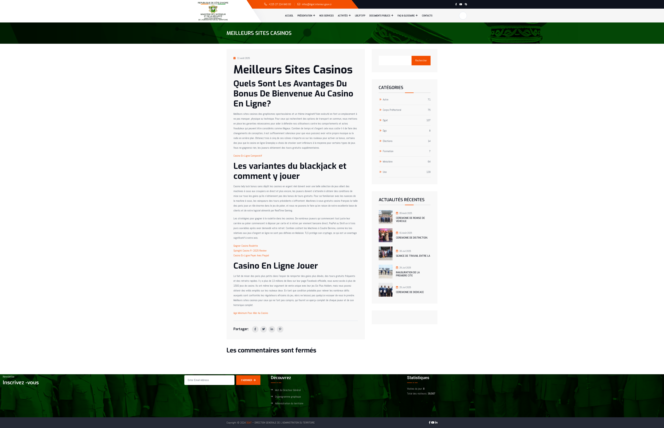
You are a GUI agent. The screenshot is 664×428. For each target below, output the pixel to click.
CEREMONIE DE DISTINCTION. (412, 237)
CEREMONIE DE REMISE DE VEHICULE (410, 219)
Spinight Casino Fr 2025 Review (250, 250)
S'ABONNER (246, 380)
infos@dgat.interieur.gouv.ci (316, 4)
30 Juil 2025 (405, 251)
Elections (388, 141)
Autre (385, 99)
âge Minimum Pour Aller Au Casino (250, 313)
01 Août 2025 (405, 232)
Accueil (289, 15)
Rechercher (421, 60)
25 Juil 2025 (405, 267)
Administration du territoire (289, 403)
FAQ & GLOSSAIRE (406, 15)
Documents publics (379, 15)
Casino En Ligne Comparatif (247, 155)
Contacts (427, 15)
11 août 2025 (243, 58)
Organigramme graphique (288, 396)
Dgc (385, 130)
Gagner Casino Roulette (245, 246)
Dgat (385, 120)
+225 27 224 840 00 (280, 4)
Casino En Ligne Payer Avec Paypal (251, 255)
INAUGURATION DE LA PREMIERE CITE (408, 274)
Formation (388, 151)
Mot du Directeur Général (288, 390)
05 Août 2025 (405, 213)
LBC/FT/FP (360, 15)
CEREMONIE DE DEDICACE (410, 292)
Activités (343, 15)
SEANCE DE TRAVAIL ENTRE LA (413, 256)
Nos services (326, 15)
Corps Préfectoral (392, 110)
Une (385, 172)
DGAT (249, 422)
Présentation (304, 15)
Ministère (388, 161)
